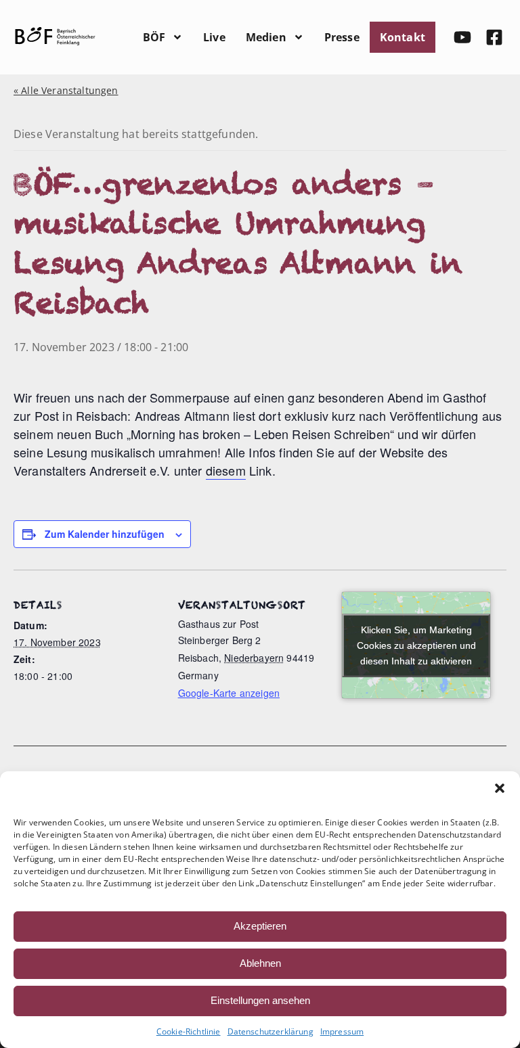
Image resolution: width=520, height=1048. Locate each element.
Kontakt (402, 37)
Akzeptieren (260, 926)
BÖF (154, 37)
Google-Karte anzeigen (229, 693)
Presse (342, 37)
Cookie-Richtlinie (188, 1031)
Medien (266, 37)
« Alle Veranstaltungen (66, 90)
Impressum (342, 1031)
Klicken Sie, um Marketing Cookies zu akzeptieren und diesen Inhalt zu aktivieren (416, 645)
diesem (226, 470)
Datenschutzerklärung (270, 1031)
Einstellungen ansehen (260, 1000)
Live (214, 37)
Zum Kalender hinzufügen (105, 534)
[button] (499, 788)
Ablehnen (260, 963)
